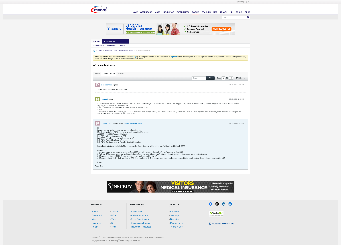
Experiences (182, 12)
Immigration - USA (111, 50)
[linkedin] (225, 204)
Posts (97, 74)
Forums (96, 41)
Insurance (168, 12)
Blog (247, 12)
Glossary (174, 212)
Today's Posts (98, 45)
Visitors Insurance (139, 215)
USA (215, 12)
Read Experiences (140, 219)
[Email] (231, 204)
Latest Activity (109, 74)
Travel (223, 12)
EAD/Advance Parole (126, 50)
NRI (231, 12)
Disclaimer (175, 219)
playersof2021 (106, 85)
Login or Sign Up (241, 2)
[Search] (248, 17)
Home (135, 12)
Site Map (174, 215)
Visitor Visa (136, 212)
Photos (121, 74)
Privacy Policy (177, 223)
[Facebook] (212, 204)
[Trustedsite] (216, 216)
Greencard (146, 12)
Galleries (123, 41)
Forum (195, 12)
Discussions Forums (140, 223)
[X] (218, 204)
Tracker (206, 12)
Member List (111, 45)
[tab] (97, 74)
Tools (239, 12)
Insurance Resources (141, 227)
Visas (157, 12)
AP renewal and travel (133, 123)
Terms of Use (176, 227)
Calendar (122, 45)
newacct (104, 99)
